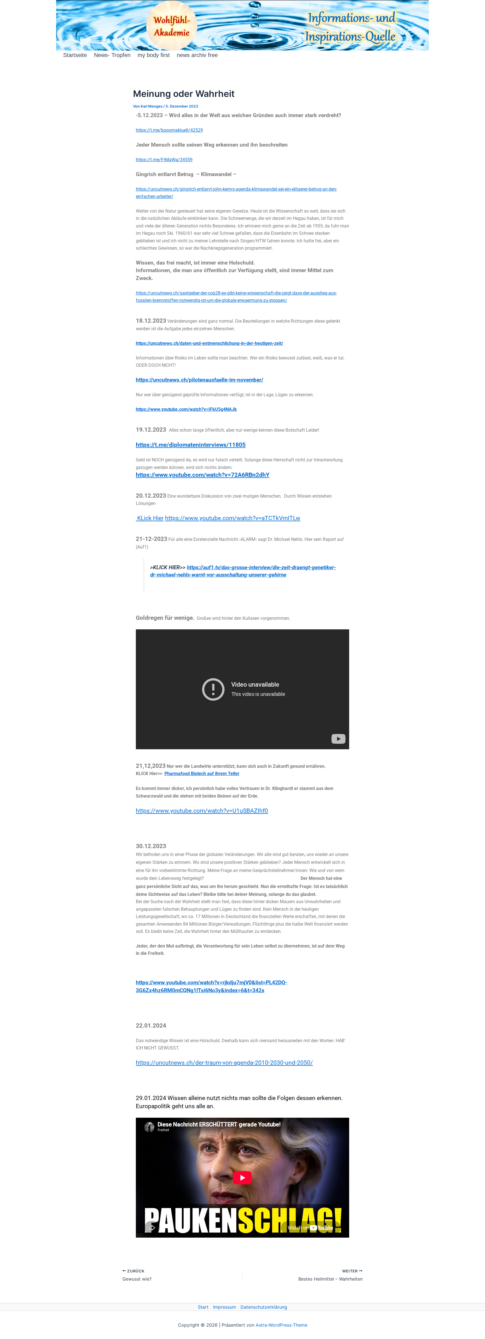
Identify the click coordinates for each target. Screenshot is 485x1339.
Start (203, 1307)
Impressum (224, 1307)
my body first (154, 55)
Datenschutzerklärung (264, 1307)
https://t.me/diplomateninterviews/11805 (191, 444)
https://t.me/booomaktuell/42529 (169, 130)
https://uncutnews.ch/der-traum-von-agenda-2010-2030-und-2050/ (224, 1062)
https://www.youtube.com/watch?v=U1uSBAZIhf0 (202, 810)
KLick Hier (150, 518)
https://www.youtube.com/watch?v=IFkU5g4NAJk (186, 409)
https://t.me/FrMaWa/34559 (164, 159)
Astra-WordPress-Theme (281, 1325)
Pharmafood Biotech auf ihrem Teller (201, 773)
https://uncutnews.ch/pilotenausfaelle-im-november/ (199, 380)
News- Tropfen (112, 55)
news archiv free (197, 55)
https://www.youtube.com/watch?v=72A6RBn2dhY (202, 474)
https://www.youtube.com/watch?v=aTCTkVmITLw (232, 518)
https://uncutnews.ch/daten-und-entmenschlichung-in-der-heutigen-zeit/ (209, 343)
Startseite (75, 55)
